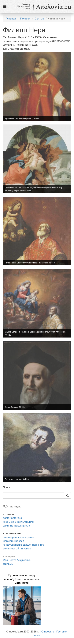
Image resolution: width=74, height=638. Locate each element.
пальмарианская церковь (18, 537)
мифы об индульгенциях (18, 521)
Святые (39, 18)
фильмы (8, 563)
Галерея (25, 18)
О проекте (47, 631)
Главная (11, 18)
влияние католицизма (16, 525)
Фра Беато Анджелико (17, 560)
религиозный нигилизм (17, 548)
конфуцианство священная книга (23, 544)
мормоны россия (13, 541)
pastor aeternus (12, 518)
